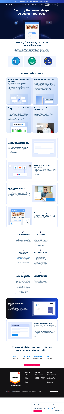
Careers (26, 378)
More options (58, 410)
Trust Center (50, 327)
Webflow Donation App (51, 379)
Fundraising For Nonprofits (40, 377)
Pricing (29, 4)
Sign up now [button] (54, 4)
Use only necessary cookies (48, 410)
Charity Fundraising (38, 379)
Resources (34, 4)
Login (47, 4)
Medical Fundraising (39, 375)
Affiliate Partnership (28, 385)
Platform (23, 4)
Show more (50, 408)
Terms (26, 381)
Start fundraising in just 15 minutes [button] (32, 365)
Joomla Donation (50, 381)
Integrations (49, 372)
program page (26, 310)
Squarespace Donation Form (52, 375)
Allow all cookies (37, 410)
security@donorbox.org (39, 333)
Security (26, 383)
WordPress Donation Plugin (52, 374)
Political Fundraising (39, 374)
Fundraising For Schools (39, 378)
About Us (26, 375)
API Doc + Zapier (50, 382)
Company (41, 4)
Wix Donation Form (50, 377)
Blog (26, 377)
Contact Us (27, 374)
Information (27, 372)
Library (26, 386)
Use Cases (37, 372)
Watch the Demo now (44, 1)
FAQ (25, 379)
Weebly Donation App (51, 378)
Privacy (26, 382)
